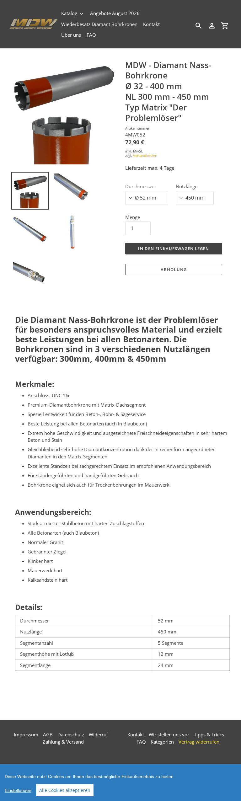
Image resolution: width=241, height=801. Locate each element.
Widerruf (98, 734)
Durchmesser (139, 186)
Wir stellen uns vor (169, 734)
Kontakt (135, 734)
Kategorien (162, 742)
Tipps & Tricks (209, 734)
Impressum (26, 734)
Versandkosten (145, 155)
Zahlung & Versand (63, 742)
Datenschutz (70, 734)
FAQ (141, 742)
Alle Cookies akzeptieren (64, 790)
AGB (48, 734)
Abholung (173, 269)
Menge (132, 217)
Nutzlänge (186, 186)
